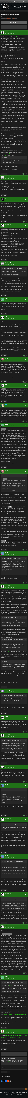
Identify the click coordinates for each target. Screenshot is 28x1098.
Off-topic (17, 16)
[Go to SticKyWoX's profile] (2, 177)
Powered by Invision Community (14, 1095)
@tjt (10, 229)
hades (6, 317)
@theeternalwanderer (7, 933)
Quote (5, 173)
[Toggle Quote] (3, 157)
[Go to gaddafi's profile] (2, 299)
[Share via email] (10, 1081)
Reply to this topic (14, 22)
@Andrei (11, 47)
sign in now (7, 1061)
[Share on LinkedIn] (2, 1081)
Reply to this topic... (7, 1067)
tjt (5, 198)
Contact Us (24, 1092)
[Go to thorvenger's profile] (2, 691)
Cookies (14, 1093)
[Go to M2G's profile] (2, 405)
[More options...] (25, 33)
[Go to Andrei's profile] (2, 359)
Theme (12, 1092)
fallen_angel (8, 1031)
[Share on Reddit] (8, 1081)
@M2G (10, 506)
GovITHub (16, 36)
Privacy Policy (18, 1092)
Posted (9, 33)
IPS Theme (2, 1092)
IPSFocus (8, 1092)
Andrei (6, 358)
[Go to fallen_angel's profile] (2, 1031)
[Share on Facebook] (6, 1081)
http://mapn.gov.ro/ (9, 327)
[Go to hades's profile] (2, 317)
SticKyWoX (8, 177)
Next (22, 27)
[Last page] (26, 27)
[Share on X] (4, 1081)
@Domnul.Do (10, 534)
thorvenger (8, 690)
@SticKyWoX (4, 229)
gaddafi (7, 298)
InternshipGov (4, 59)
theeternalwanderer (10, 766)
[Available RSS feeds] (26, 1089)
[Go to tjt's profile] (2, 199)
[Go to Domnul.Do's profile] (2, 32)
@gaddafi (4, 540)
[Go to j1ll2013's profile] (2, 553)
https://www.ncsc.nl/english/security (9, 153)
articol (6, 155)
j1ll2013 (6, 553)
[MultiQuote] (2, 174)
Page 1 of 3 (13, 27)
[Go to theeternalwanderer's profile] (2, 766)
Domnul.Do (4, 16)
